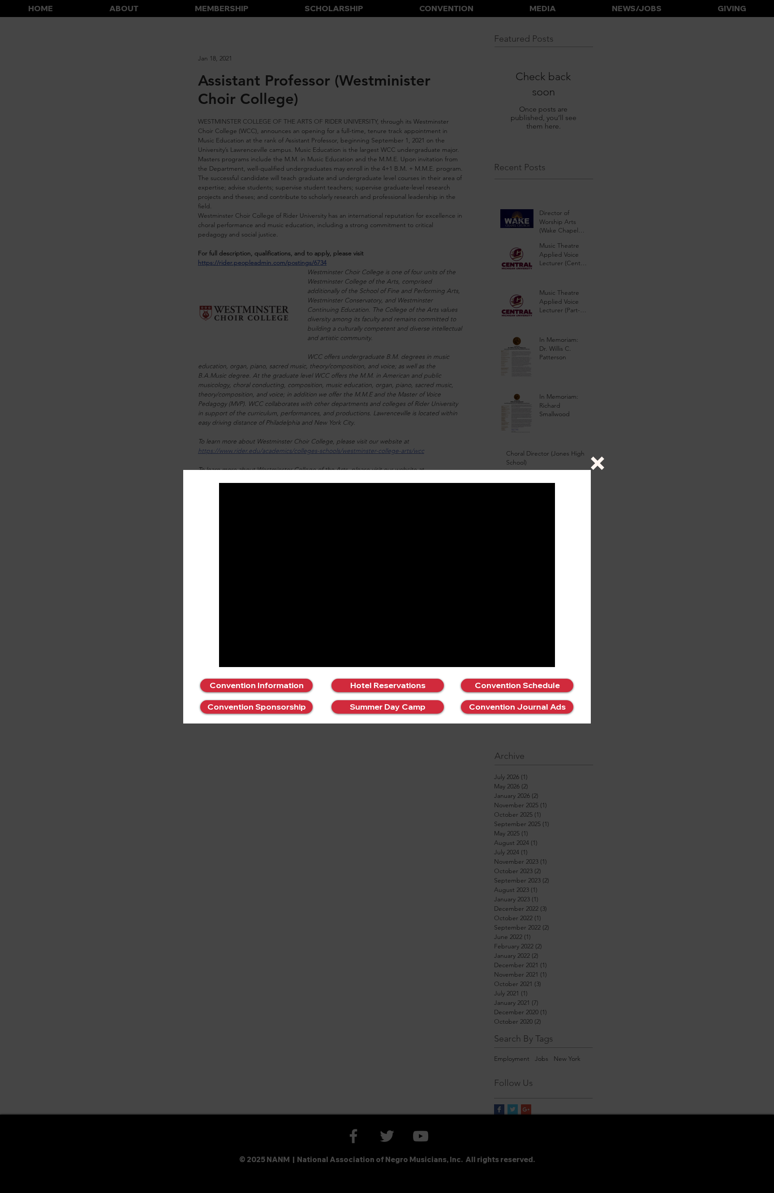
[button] (597, 463)
